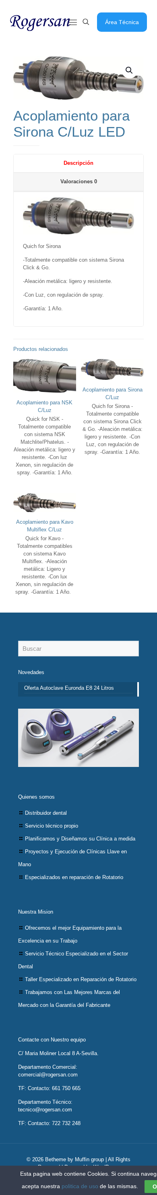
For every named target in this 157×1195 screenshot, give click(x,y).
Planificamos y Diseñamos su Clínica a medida (80, 839)
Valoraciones (78, 181)
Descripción (78, 163)
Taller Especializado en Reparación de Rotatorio (80, 979)
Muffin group (89, 1159)
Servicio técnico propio (51, 826)
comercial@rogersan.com (48, 1075)
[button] (130, 70)
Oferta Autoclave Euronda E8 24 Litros (69, 688)
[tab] (78, 163)
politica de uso (80, 1186)
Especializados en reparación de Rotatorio (74, 877)
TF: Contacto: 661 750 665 (49, 1088)
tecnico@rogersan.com (45, 1110)
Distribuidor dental (46, 813)
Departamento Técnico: (45, 1102)
